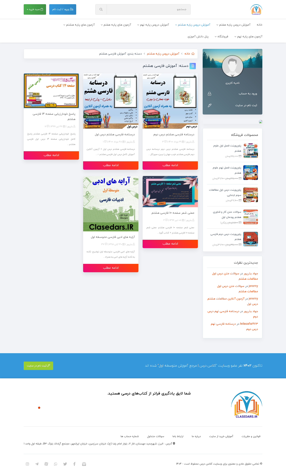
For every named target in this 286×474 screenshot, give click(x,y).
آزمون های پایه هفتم (117, 25)
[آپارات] (46, 463)
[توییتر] (65, 463)
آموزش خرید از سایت (221, 436)
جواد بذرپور (251, 274)
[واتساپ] (55, 463)
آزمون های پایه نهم (249, 37)
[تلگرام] (36, 463)
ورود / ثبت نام (61, 9)
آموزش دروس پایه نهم (154, 25)
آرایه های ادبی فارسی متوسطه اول (113, 237)
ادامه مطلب (170, 165)
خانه (259, 25)
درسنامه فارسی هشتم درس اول (115, 135)
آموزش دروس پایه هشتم (194, 25)
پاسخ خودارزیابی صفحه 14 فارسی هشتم (54, 116)
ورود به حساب (248, 94)
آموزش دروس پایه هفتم (234, 25)
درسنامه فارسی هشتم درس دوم (173, 135)
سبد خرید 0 (34, 9)
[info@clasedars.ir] (84, 463)
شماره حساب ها (130, 436)
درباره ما (196, 436)
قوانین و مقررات (251, 436)
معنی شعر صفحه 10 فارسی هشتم (173, 213)
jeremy (253, 286)
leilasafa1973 (249, 324)
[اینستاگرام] (27, 463)
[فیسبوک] (74, 463)
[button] (39, 408)
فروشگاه (223, 37)
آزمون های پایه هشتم (80, 25)
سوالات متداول (155, 436)
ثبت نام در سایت (246, 105)
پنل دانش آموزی (198, 37)
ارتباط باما (178, 436)
